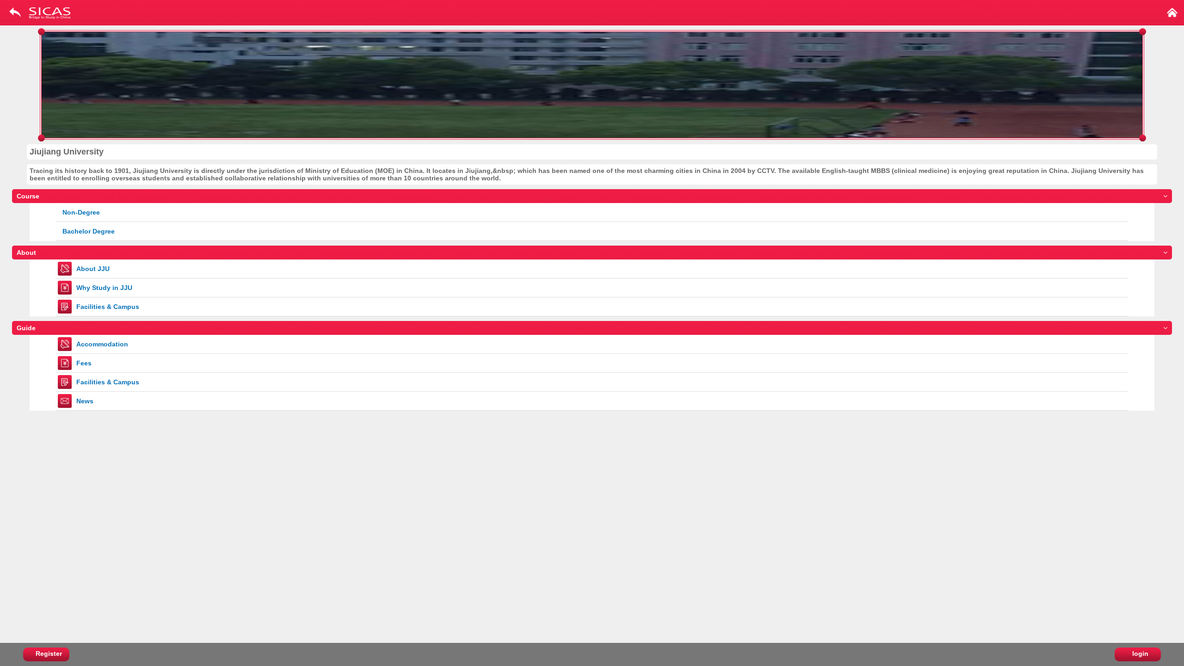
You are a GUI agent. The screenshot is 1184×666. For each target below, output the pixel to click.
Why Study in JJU (104, 287)
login (1140, 653)
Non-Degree (81, 212)
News (84, 401)
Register (49, 653)
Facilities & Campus (107, 306)
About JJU (93, 268)
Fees (84, 363)
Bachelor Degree (88, 231)
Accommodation (102, 344)
